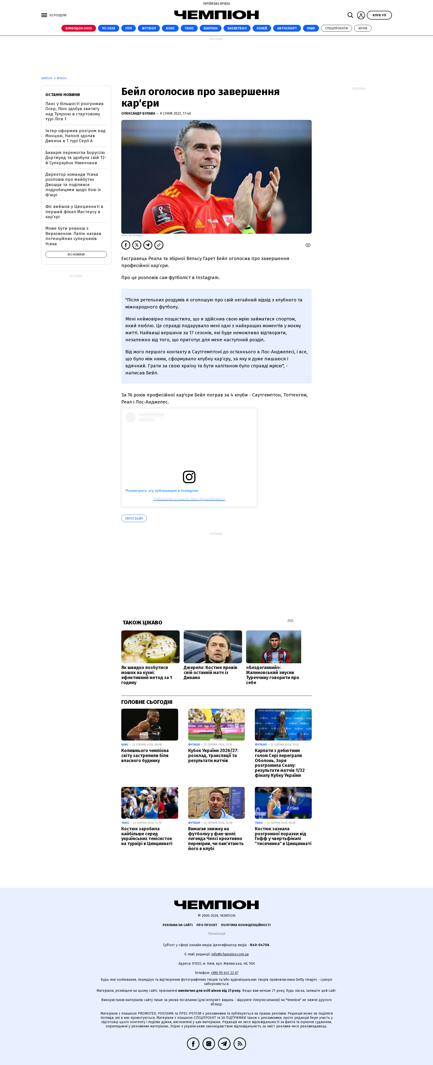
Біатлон (211, 28)
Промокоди (216, 933)
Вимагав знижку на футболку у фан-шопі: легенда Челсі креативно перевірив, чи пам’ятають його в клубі (216, 838)
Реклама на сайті (178, 925)
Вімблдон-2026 (78, 28)
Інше (311, 28)
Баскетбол (237, 28)
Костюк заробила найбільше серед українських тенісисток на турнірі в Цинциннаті (146, 836)
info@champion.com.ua (230, 954)
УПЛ (128, 28)
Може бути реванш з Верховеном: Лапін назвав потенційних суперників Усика (73, 236)
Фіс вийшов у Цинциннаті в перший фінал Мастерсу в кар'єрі (74, 211)
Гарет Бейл (134, 518)
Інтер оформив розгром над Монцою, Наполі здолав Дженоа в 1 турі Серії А (75, 136)
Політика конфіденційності (246, 925)
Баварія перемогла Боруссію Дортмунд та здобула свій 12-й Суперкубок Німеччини (75, 158)
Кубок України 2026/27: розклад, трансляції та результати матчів (213, 755)
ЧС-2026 (108, 28)
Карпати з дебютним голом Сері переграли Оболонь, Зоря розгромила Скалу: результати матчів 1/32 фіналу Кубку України (280, 763)
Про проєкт (206, 925)
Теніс (189, 28)
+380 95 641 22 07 (225, 973)
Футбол (149, 28)
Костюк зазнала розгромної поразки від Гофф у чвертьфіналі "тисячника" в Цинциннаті (283, 836)
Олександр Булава (138, 113)
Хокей (262, 28)
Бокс (170, 28)
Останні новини (62, 94)
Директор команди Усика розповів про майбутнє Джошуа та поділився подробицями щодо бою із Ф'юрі (73, 185)
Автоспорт (287, 28)
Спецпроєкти (336, 28)
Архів (362, 28)
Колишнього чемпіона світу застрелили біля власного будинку (145, 755)
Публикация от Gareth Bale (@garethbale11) (189, 499)
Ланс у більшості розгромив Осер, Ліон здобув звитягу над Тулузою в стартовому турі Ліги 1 (74, 111)
